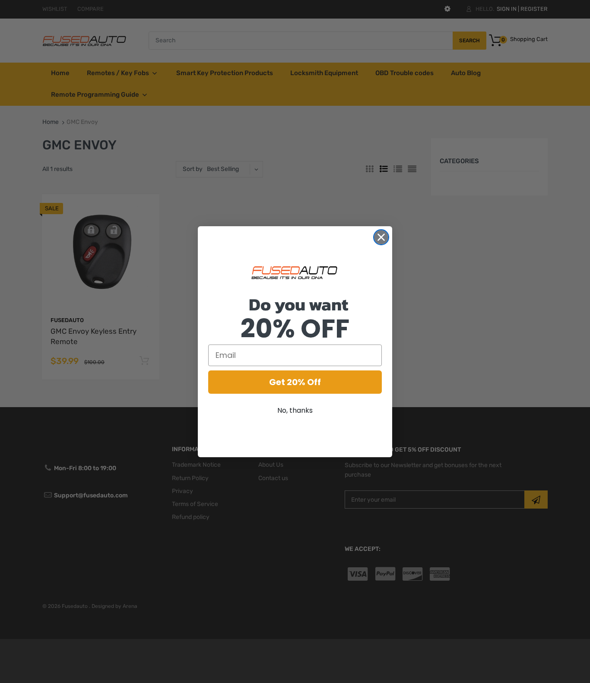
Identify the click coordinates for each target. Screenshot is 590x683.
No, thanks (295, 410)
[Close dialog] (381, 237)
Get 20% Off (295, 382)
